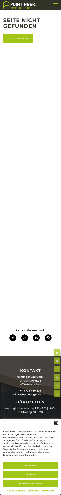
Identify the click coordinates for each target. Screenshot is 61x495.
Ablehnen (30, 474)
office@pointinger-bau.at (30, 394)
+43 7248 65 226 (30, 390)
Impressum (48, 490)
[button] (56, 423)
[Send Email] (57, 353)
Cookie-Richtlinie (16, 490)
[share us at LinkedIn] (36, 338)
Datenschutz (34, 490)
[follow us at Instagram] (57, 378)
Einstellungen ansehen (30, 483)
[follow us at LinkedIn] (57, 386)
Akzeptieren (30, 465)
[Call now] (57, 361)
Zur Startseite (18, 38)
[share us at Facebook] (13, 338)
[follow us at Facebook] (57, 369)
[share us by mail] (24, 338)
